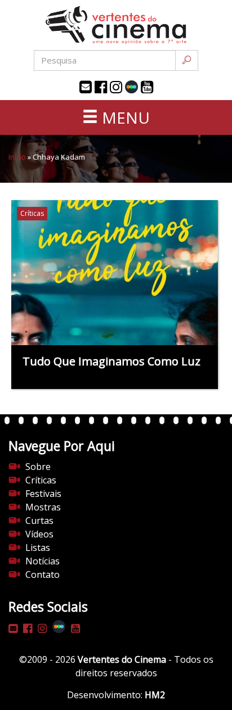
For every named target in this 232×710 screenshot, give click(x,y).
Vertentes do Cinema (122, 659)
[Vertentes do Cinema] (116, 25)
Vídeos (39, 534)
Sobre (38, 466)
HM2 (155, 695)
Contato (42, 574)
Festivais (43, 493)
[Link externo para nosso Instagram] (116, 87)
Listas (37, 547)
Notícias (42, 561)
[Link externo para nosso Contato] (85, 87)
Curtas (39, 520)
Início (17, 157)
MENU (124, 117)
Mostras (43, 507)
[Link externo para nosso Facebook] (101, 87)
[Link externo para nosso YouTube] (147, 87)
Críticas (40, 480)
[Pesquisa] (186, 60)
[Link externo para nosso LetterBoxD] (131, 86)
